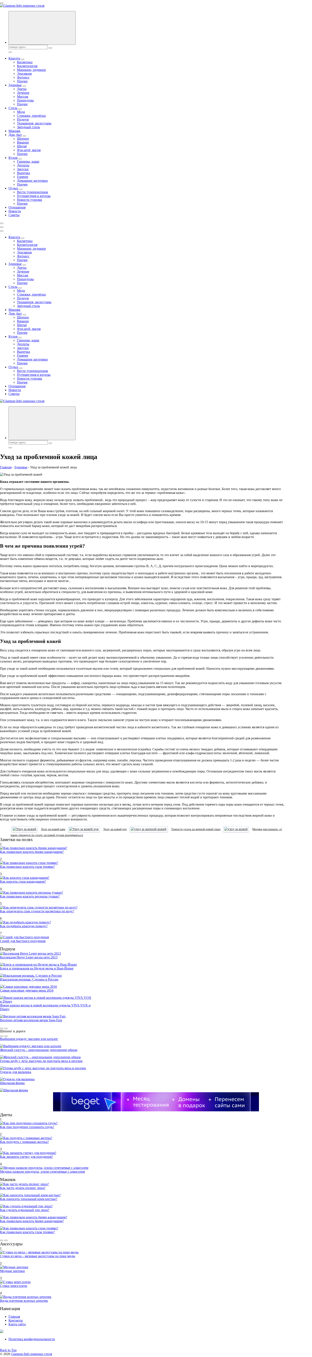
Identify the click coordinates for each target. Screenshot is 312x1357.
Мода (21, 112)
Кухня (12, 157)
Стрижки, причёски (31, 115)
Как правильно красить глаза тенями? (27, 866)
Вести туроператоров (32, 192)
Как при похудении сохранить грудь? (27, 1127)
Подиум (23, 119)
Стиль (12, 108)
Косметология (27, 66)
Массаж (22, 96)
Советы (14, 215)
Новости (14, 211)
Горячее (22, 177)
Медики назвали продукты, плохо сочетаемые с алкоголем (42, 1171)
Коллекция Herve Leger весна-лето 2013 (29, 957)
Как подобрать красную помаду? (24, 926)
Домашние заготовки (32, 180)
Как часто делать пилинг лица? (22, 1188)
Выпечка (23, 173)
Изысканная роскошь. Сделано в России (29, 979)
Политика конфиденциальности (31, 1339)
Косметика (24, 62)
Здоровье (15, 85)
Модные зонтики (12, 1271)
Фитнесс (23, 77)
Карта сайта (17, 1324)
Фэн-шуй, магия (29, 150)
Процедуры (25, 100)
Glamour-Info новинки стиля (31, 1354)
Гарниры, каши (28, 161)
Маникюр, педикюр (31, 70)
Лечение (23, 92)
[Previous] (1, 1028)
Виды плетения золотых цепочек (24, 1300)
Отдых (13, 188)
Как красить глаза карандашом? (23, 881)
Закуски (23, 169)
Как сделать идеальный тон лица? (24, 1210)
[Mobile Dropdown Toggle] (22, 59)
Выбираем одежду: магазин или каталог (29, 1039)
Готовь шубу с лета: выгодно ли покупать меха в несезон (41, 1061)
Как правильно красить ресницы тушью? (30, 896)
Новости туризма (29, 200)
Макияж (14, 131)
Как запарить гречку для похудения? (26, 1156)
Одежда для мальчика (15, 1072)
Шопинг (23, 138)
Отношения (16, 207)
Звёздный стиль (28, 127)
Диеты (22, 89)
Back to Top (8, 1350)
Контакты (15, 1320)
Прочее (22, 81)
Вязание (23, 142)
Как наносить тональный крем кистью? (28, 1199)
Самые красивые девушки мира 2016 (26, 990)
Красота (14, 58)
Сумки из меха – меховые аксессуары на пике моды (37, 1256)
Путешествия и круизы (34, 196)
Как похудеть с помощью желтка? (24, 1142)
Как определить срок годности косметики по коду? (37, 911)
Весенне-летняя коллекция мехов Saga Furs (31, 1020)
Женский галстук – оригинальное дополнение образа (38, 1050)
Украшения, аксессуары (34, 123)
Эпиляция (24, 73)
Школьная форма (12, 1083)
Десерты (23, 165)
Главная (14, 1316)
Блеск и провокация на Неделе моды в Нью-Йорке (36, 968)
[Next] (6, 1028)
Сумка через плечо (13, 1286)
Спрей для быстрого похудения (22, 941)
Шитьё (22, 146)
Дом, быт (15, 135)
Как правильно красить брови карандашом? (32, 852)
